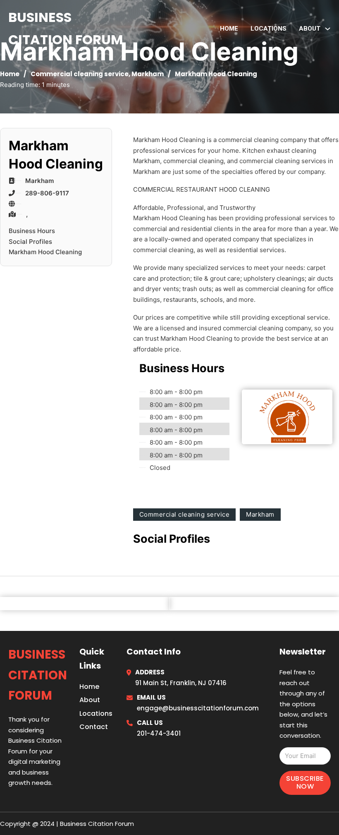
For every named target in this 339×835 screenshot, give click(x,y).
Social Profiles (30, 241)
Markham (147, 74)
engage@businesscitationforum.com (198, 708)
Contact (93, 727)
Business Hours (32, 231)
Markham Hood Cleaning (45, 252)
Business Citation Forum (65, 28)
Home (229, 28)
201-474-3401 (159, 733)
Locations (268, 28)
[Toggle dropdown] (328, 29)
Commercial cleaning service (80, 74)
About (89, 700)
